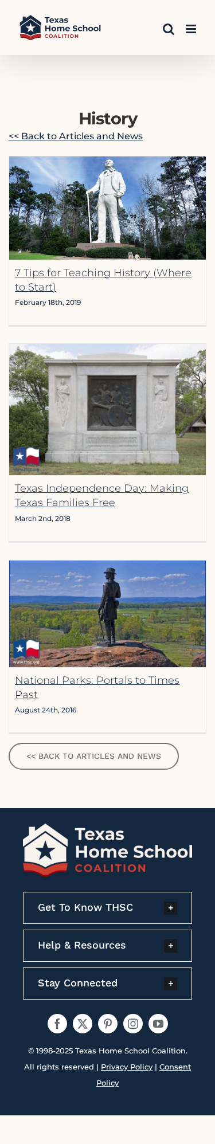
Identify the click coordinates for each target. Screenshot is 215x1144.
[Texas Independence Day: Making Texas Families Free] (107, 409)
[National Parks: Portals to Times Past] (107, 614)
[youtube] (158, 1023)
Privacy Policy (127, 1066)
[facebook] (57, 1023)
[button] (107, 907)
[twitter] (82, 1023)
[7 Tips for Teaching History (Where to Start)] (107, 208)
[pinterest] (108, 1023)
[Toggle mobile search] (168, 29)
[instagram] (133, 1023)
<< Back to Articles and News (76, 136)
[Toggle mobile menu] (192, 29)
